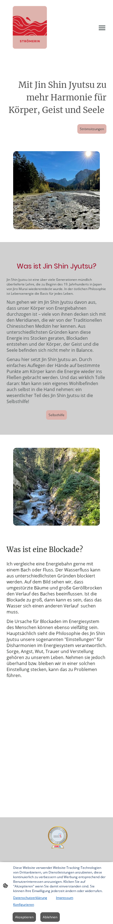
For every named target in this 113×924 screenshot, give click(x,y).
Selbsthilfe (56, 415)
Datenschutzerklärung (30, 897)
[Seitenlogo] (30, 28)
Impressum (64, 897)
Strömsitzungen (92, 129)
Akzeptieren (24, 917)
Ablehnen (50, 917)
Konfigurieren (23, 904)
